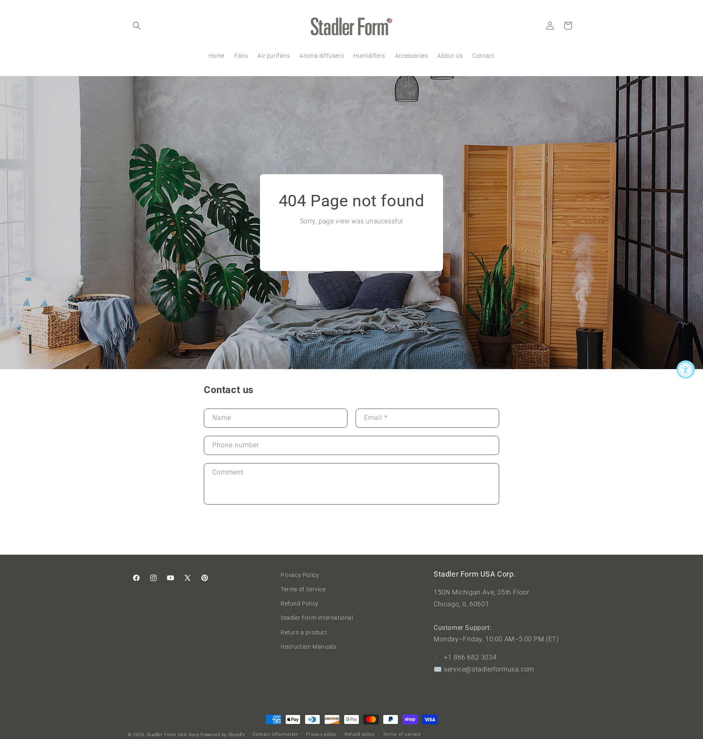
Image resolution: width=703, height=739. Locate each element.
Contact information (275, 734)
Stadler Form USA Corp (173, 734)
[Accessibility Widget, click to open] (686, 370)
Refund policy (360, 734)
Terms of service (402, 734)
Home (351, 245)
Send (228, 530)
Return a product (304, 632)
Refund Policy (300, 604)
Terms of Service (303, 589)
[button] (137, 26)
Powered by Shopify (223, 734)
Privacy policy (321, 734)
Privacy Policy (300, 575)
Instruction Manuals (308, 646)
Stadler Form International (317, 618)
